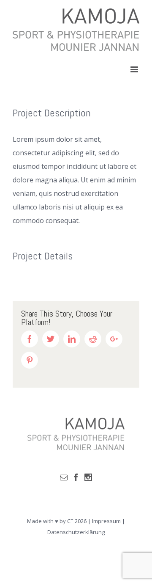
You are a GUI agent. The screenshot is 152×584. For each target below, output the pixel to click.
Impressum (106, 521)
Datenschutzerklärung (76, 532)
